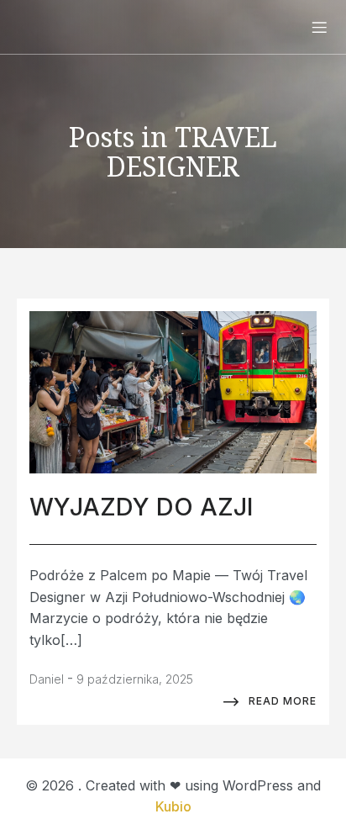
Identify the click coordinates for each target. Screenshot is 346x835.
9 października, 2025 (134, 679)
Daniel (46, 679)
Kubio (173, 806)
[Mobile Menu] (319, 27)
